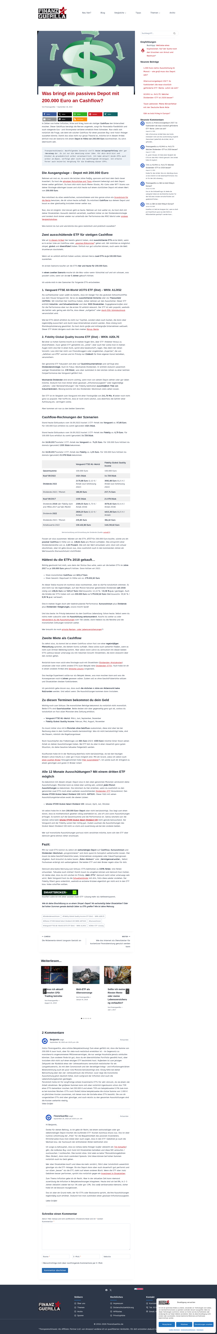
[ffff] (49, 1306)
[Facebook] (106, 1290)
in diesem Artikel (56, 240)
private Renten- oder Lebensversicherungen (82, 629)
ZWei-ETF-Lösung (96, 926)
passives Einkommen (85, 243)
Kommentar (48, 1221)
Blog (102, 13)
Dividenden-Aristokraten (110, 662)
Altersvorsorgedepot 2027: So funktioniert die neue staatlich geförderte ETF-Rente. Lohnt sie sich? (160, 84)
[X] (110, 1290)
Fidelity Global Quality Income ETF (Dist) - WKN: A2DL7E (83, 916)
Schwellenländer (80, 878)
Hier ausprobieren (91, 760)
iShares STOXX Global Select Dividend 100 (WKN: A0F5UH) (64, 921)
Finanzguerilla (50, 107)
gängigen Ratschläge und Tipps (77, 181)
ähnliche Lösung (76, 669)
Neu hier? (86, 13)
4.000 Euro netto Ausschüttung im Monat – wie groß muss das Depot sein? (159, 71)
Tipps (138, 13)
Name (46, 1256)
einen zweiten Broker (51, 760)
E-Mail (77, 1256)
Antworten (124, 1040)
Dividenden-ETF (103, 791)
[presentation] (54, 975)
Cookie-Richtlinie (174, 1330)
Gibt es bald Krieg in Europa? (156, 113)
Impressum (200, 1330)
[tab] (81, 1018)
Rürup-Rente (93, 329)
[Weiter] (127, 991)
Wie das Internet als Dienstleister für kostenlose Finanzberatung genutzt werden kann (110, 942)
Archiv (172, 13)
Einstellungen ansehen (203, 1324)
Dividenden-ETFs (103, 666)
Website (107, 1256)
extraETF (106, 532)
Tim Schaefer (120, 1147)
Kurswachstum (95, 921)
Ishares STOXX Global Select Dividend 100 (78, 820)
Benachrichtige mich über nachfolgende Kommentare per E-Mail (73, 1263)
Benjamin (54, 1039)
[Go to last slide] (44, 991)
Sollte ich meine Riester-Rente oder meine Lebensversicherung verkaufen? (117, 996)
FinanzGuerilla (61, 1116)
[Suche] (174, 33)
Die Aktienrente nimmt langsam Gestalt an (61, 939)
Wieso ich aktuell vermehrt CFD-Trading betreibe (54, 992)
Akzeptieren (167, 1324)
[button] (49, 114)
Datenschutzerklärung (188, 1330)
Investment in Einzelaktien (113, 1173)
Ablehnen (184, 1324)
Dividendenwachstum (51, 916)
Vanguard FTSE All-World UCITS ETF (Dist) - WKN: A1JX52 (64, 926)
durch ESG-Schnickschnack (113, 310)
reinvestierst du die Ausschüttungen (58, 620)
